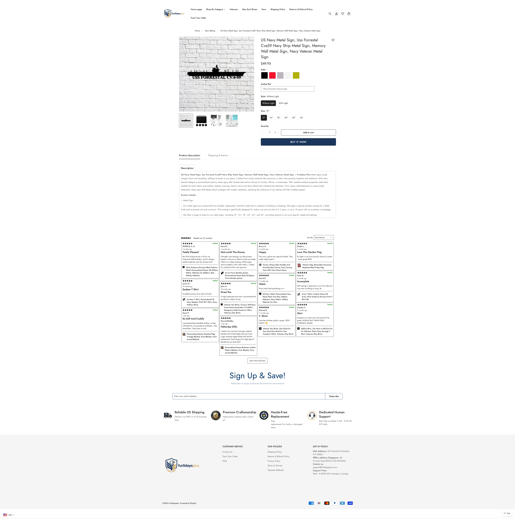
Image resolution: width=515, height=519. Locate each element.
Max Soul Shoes (249, 9)
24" (286, 118)
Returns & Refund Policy (301, 9)
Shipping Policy (278, 9)
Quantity (265, 126)
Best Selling (210, 30)
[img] (238, 318)
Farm (264, 9)
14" (272, 118)
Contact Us (227, 451)
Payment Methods (276, 470)
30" (294, 118)
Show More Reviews (257, 360)
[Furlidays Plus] (174, 13)
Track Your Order (230, 456)
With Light (284, 104)
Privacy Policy (274, 461)
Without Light (269, 104)
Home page (196, 9)
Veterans (234, 9)
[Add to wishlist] (333, 40)
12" (264, 118)
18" (279, 118)
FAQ (224, 461)
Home (197, 30)
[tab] (187, 168)
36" (302, 118)
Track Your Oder (198, 17)
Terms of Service (275, 465)
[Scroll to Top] (510, 504)
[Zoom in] (248, 42)
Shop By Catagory (214, 9)
